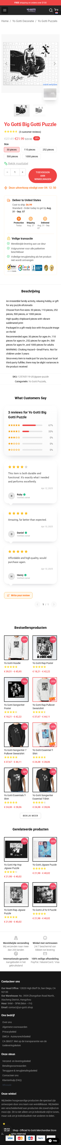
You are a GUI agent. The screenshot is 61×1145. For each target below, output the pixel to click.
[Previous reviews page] (37, 604)
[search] (51, 10)
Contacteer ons (10, 1075)
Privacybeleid (9, 1031)
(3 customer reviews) (30, 132)
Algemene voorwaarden (14, 1027)
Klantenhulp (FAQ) (12, 1080)
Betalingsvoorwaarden (14, 1065)
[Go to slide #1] (22, 110)
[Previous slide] (6, 63)
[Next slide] (54, 63)
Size (6, 144)
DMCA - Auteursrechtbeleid (16, 1036)
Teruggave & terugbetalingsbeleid (19, 1070)
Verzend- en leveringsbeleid (16, 1061)
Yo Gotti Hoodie (12, 663)
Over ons (7, 1022)
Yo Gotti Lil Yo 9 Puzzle (44, 910)
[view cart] (56, 10)
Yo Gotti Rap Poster (43, 663)
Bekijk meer (30, 816)
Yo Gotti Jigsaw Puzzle (45, 864)
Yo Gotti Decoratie (23, 21)
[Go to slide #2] (39, 110)
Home (4, 21)
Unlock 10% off (7, 1130)
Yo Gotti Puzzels (47, 21)
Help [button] (55, 1141)
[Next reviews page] (54, 604)
